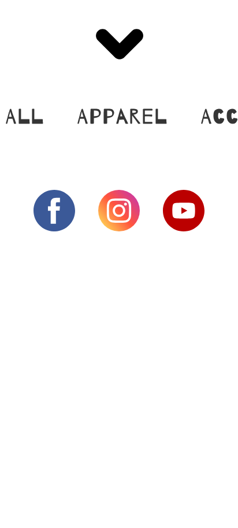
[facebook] (54, 210)
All (25, 117)
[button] (119, 44)
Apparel (122, 117)
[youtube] (183, 210)
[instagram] (119, 210)
